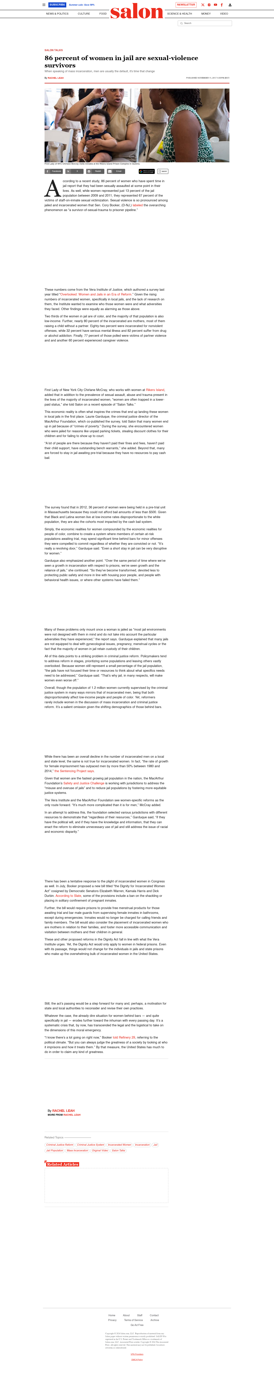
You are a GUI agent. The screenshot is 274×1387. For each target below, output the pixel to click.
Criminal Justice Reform (59, 1145)
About (126, 1315)
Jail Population (54, 1150)
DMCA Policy (137, 1360)
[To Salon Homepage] (137, 11)
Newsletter (186, 5)
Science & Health (179, 14)
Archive (154, 1320)
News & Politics (57, 14)
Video (224, 14)
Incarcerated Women (119, 1145)
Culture (84, 14)
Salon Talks (118, 1150)
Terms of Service (133, 1320)
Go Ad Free (137, 1325)
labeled (138, 205)
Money (206, 14)
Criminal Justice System (90, 1145)
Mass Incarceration (77, 1150)
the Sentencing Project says (74, 771)
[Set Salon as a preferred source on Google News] (147, 171)
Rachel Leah (56, 78)
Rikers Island (155, 390)
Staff (139, 1315)
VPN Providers (137, 1354)
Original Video (100, 1150)
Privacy (112, 1320)
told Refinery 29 (124, 1037)
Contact (154, 1315)
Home (111, 1315)
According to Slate (68, 896)
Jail (155, 1145)
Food (103, 14)
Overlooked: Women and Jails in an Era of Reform (95, 294)
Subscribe (57, 5)
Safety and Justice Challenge (83, 783)
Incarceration (142, 1145)
